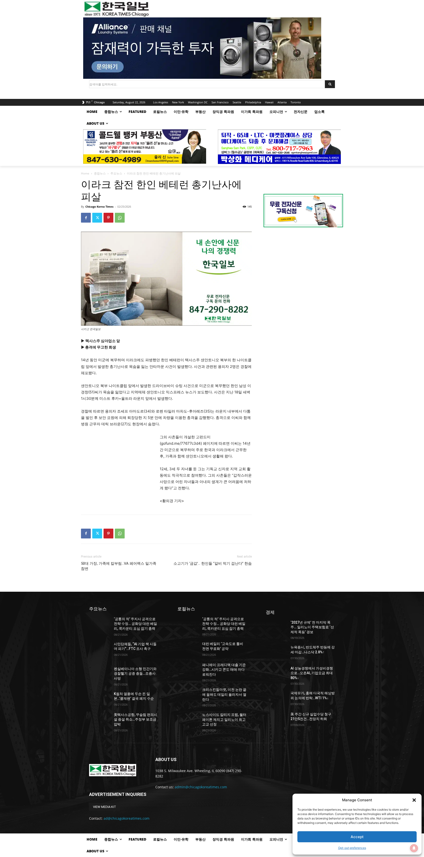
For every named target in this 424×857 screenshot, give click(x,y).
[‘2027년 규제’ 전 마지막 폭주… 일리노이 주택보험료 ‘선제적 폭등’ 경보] (276, 627)
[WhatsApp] (120, 218)
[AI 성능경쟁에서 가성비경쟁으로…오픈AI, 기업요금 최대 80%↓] (276, 673)
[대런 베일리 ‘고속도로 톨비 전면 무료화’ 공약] (187, 649)
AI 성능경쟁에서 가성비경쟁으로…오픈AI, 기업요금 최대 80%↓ (312, 673)
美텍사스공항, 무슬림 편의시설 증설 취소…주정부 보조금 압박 (135, 719)
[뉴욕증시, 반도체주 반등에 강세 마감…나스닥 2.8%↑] (276, 652)
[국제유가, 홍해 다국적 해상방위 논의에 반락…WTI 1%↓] (276, 698)
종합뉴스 (100, 173)
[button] (414, 800)
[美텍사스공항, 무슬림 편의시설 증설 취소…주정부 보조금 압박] (99, 719)
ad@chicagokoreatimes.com (126, 818)
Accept (357, 836)
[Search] (330, 84)
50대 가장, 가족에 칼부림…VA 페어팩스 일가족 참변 (118, 566)
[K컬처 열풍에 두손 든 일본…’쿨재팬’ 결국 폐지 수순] (99, 699)
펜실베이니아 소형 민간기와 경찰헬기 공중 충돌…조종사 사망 (135, 673)
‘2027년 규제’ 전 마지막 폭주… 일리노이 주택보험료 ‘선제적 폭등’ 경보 (312, 627)
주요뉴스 (116, 173)
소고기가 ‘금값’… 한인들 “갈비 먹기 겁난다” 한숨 (212, 563)
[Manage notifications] (414, 848)
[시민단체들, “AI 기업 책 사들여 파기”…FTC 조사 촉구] (99, 649)
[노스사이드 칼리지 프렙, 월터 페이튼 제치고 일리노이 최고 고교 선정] (187, 719)
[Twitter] (97, 218)
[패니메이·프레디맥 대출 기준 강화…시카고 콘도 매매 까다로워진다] (187, 670)
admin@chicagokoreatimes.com (201, 787)
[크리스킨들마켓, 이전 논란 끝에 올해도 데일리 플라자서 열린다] (187, 694)
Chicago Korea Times (99, 206)
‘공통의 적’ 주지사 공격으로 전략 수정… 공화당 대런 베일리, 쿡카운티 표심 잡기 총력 (135, 623)
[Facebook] (86, 218)
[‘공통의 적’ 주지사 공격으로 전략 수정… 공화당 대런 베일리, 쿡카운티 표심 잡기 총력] (99, 624)
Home (85, 173)
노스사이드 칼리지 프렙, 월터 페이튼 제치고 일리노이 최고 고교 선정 (224, 719)
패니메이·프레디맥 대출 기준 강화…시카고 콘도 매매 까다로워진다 (224, 669)
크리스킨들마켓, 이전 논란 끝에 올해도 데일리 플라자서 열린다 (224, 694)
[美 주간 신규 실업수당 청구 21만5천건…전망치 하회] (276, 719)
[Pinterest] (108, 218)
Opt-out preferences (352, 848)
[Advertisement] (118, 466)
